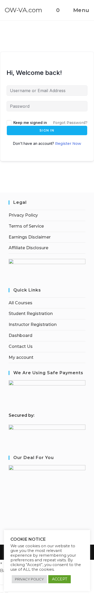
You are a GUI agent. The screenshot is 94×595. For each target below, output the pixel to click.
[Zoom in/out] (2, 584)
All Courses (20, 302)
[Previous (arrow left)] (2, 592)
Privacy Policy (23, 215)
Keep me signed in (30, 122)
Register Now (68, 143)
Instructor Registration (33, 324)
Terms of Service (26, 226)
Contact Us (21, 346)
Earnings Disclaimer (30, 237)
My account (21, 357)
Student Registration (31, 313)
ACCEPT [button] (59, 579)
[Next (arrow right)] (6, 592)
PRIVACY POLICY (29, 579)
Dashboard (20, 335)
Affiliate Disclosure (28, 247)
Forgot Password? (70, 122)
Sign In (46, 130)
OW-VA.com (23, 10)
